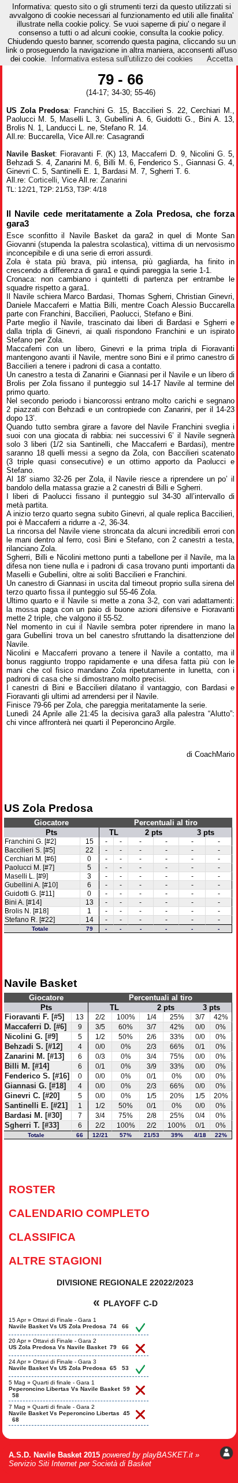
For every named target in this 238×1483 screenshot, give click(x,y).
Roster (32, 1189)
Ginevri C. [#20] (32, 1096)
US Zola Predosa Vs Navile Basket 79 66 (69, 1347)
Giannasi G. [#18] (35, 1086)
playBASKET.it (168, 1455)
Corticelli (42, 180)
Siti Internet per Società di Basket (94, 1463)
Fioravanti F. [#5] (34, 1017)
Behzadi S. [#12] (33, 1047)
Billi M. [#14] (27, 1066)
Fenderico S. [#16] (37, 1076)
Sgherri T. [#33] (32, 1125)
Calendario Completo (79, 1213)
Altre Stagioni (55, 1260)
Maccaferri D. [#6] (35, 1027)
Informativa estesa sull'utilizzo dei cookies (122, 58)
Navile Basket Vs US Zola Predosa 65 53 (69, 1368)
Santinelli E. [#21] (36, 1106)
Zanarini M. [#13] (34, 1056)
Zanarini (114, 180)
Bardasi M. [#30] (33, 1116)
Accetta (220, 58)
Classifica (42, 1236)
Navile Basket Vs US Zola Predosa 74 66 (69, 1326)
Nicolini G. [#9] (31, 1037)
